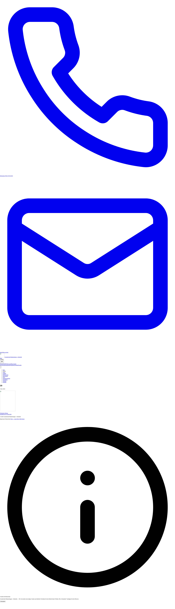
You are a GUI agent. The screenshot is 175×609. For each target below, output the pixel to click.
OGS (1, 365)
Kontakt (19, 365)
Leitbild (4, 363)
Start (1, 358)
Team (1, 363)
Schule (2, 359)
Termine (16, 365)
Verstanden (3, 601)
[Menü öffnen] (0, 367)
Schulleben (12, 365)
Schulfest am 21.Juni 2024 (5, 414)
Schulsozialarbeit (6, 365)
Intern (23, 419)
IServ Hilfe (19, 419)
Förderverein (8, 363)
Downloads (13, 363)
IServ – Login (14, 419)
